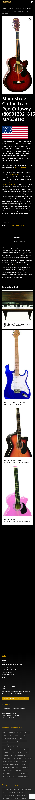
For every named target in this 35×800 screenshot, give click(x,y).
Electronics (20, 750)
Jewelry (19, 758)
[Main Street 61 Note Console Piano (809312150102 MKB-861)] (17, 305)
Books (4, 735)
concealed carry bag (8, 795)
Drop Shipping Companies (19, 741)
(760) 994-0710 (11, 686)
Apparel (16, 732)
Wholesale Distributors (20, 773)
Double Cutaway (20, 795)
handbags (5, 755)
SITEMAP (5, 677)
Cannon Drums (20, 792)
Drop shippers (7, 741)
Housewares (6, 758)
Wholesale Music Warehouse (11, 715)
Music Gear (6, 761)
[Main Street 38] (17, 491)
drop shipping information (10, 744)
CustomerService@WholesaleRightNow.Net (16, 691)
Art (20, 732)
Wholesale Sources (23, 776)
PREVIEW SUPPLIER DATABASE (12, 665)
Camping (10, 735)
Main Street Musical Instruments (17, 8)
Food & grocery (7, 753)
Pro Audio (5, 764)
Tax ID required (24, 767)
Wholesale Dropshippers (9, 776)
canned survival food (9, 792)
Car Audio (22, 735)
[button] (32, 2)
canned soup (28, 789)
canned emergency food (16, 789)
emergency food (7, 798)
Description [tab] (17, 238)
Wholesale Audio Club (9, 718)
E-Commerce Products (9, 750)
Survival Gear (6, 767)
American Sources (8, 732)
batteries (5, 789)
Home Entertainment (19, 755)
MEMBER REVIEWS (8, 672)
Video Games (10, 770)
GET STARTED (6, 667)
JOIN (3, 662)
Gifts (27, 753)
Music (29, 758)
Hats (11, 755)
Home (4, 8)
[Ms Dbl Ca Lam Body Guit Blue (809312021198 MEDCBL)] (17, 364)
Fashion (26, 750)
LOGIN (4, 660)
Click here (17, 265)
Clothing (22, 738)
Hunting (13, 758)
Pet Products (25, 761)
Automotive (26, 732)
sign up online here (21, 168)
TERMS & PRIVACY (8, 675)
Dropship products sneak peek (11, 747)
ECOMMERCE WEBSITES (10, 670)
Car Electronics (7, 738)
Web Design (19, 770)
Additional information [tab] (17, 241)
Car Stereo (15, 738)
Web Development (8, 773)
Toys (4, 770)
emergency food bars (20, 798)
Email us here (14, 174)
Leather (24, 758)
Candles (16, 735)
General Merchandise (19, 753)
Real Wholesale (14, 764)
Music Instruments (15, 761)
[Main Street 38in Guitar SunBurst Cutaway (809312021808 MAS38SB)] (17, 432)
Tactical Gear (15, 767)
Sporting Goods (23, 764)
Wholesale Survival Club (9, 713)
